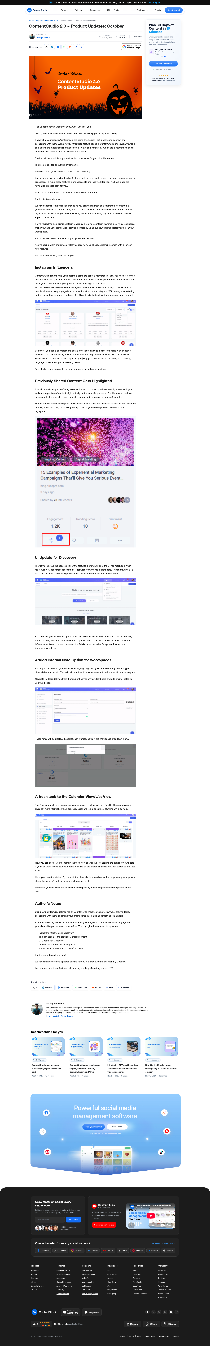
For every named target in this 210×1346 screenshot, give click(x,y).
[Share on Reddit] (69, 46)
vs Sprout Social (88, 1274)
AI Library (60, 1290)
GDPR (139, 1336)
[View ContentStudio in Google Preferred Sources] (131, 46)
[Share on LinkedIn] (52, 46)
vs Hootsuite (87, 1270)
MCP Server (112, 1274)
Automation (61, 1278)
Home (31, 21)
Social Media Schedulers (163, 1243)
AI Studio (34, 1274)
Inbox (33, 1282)
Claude (110, 1278)
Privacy (123, 1336)
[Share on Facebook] (58, 46)
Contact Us (162, 1297)
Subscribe (73, 1219)
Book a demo (117, 1127)
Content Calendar (64, 1270)
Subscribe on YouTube (104, 1225)
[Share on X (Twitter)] (46, 46)
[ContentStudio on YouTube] (171, 1312)
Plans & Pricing (164, 1274)
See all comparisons (90, 1294)
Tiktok (124, 1250)
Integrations (112, 1290)
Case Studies (138, 1286)
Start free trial (174, 10)
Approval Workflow (64, 1286)
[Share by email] (75, 46)
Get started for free (163, 64)
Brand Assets (163, 1294)
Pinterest (139, 1250)
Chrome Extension (140, 1294)
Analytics (34, 1278)
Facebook (45, 1250)
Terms (131, 1336)
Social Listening (37, 1286)
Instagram (78, 1250)
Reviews (161, 1278)
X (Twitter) (61, 1250)
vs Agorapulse (88, 1282)
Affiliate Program (164, 1290)
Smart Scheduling (63, 1274)
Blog (37, 21)
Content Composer (64, 1282)
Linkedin (94, 1250)
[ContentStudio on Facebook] (147, 1312)
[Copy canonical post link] (81, 46)
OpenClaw (111, 1282)
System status (150, 1336)
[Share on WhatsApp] (63, 46)
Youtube (110, 1250)
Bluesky (154, 1250)
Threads (169, 1250)
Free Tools (137, 1282)
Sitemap (176, 1336)
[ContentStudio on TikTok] (177, 1312)
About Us (162, 1270)
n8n (108, 1286)
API (108, 1270)
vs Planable (86, 1286)
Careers (161, 1282)
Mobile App (137, 1290)
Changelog (111, 1294)
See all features (63, 1294)
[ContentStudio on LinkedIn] (165, 1312)
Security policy (164, 1336)
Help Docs (137, 1274)
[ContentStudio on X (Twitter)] (153, 1312)
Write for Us (163, 1286)
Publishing (35, 1270)
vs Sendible (87, 1290)
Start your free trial (93, 1127)
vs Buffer (85, 1278)
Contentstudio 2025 (49, 21)
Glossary (136, 1278)
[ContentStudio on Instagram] (159, 1312)
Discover (34, 1290)
